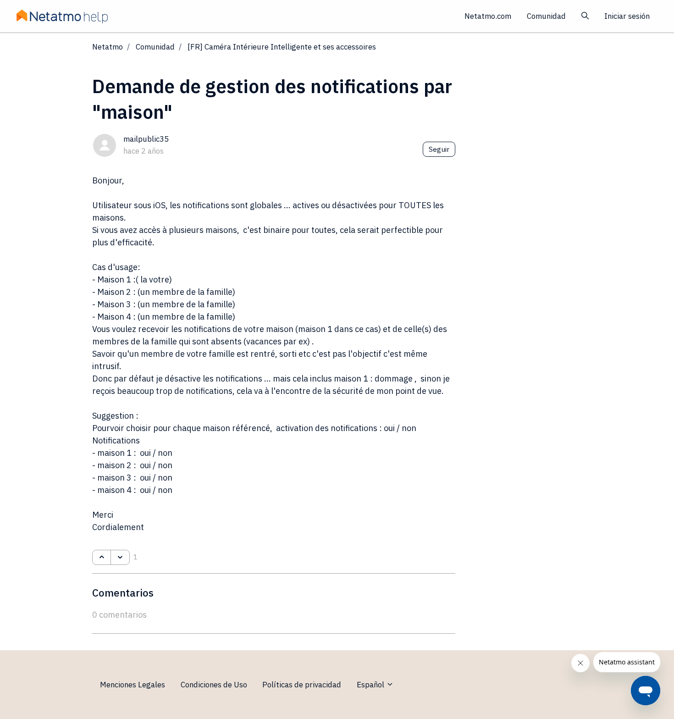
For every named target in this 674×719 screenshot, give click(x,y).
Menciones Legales (132, 685)
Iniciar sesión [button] (627, 16)
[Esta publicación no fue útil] (119, 557)
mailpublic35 (146, 139)
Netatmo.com (487, 16)
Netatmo (107, 47)
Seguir (439, 149)
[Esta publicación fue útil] (101, 557)
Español (371, 685)
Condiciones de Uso (214, 685)
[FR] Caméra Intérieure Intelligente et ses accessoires (282, 47)
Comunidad (546, 16)
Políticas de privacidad (301, 685)
